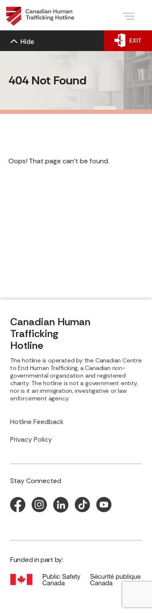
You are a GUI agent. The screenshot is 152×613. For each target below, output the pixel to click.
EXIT (135, 40)
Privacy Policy (31, 439)
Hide (27, 42)
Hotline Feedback (37, 421)
